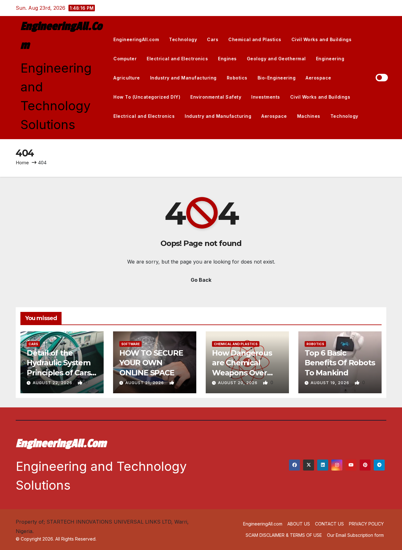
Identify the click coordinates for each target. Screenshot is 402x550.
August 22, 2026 (53, 382)
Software (130, 344)
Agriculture (126, 77)
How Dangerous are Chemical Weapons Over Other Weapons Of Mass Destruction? (247, 372)
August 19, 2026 (330, 382)
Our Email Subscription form (355, 535)
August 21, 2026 (145, 382)
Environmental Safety (215, 97)
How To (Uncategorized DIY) (146, 97)
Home (22, 163)
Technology (183, 39)
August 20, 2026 (238, 382)
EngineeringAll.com (136, 39)
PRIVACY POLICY (366, 523)
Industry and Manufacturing (183, 77)
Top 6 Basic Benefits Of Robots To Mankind (340, 362)
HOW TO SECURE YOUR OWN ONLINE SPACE (151, 362)
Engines (227, 58)
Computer (125, 58)
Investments (265, 97)
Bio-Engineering (277, 77)
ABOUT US (298, 523)
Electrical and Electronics (177, 58)
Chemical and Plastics (254, 39)
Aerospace (318, 77)
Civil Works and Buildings (321, 39)
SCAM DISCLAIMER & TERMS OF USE (284, 535)
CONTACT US (329, 523)
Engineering (330, 58)
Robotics (237, 77)
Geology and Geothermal (276, 58)
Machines (308, 116)
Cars (212, 39)
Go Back (201, 280)
